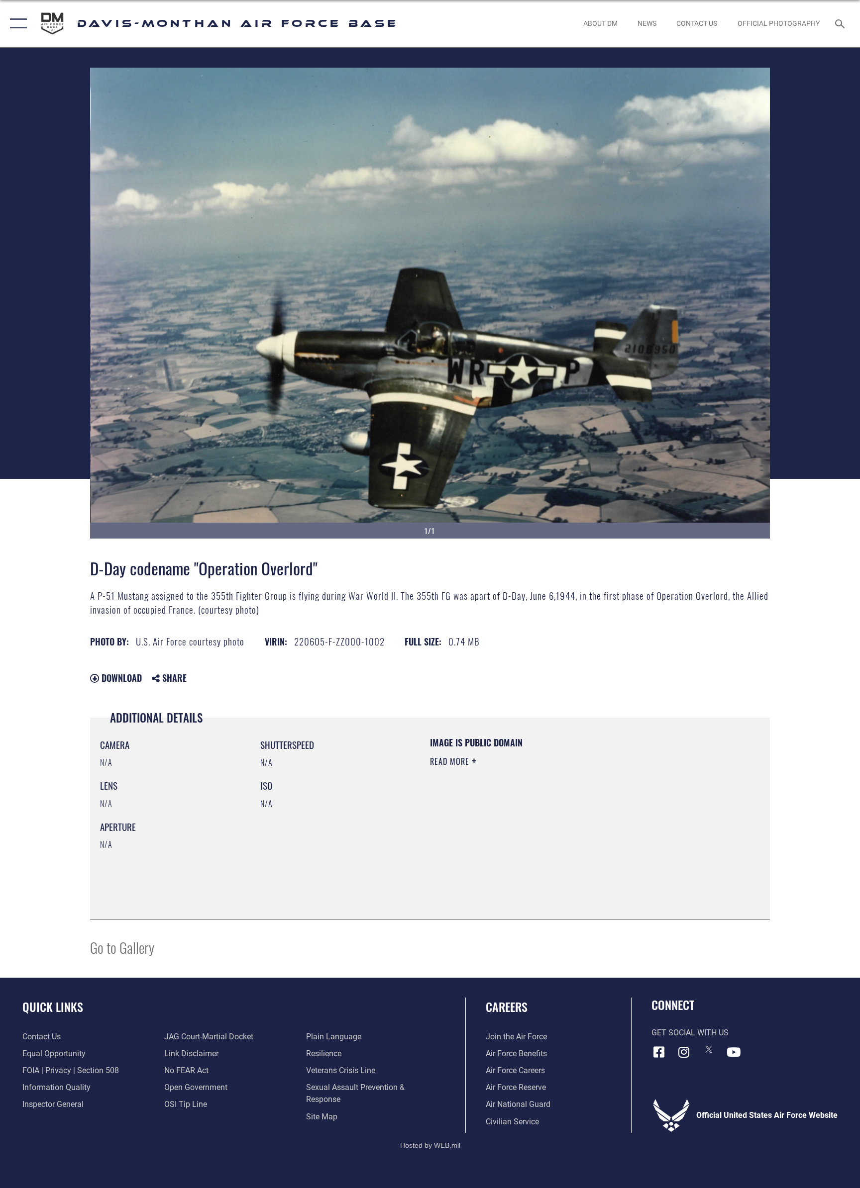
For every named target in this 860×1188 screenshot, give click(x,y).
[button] (16, 23)
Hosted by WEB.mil (430, 1145)
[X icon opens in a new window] (708, 1049)
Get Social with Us (690, 1032)
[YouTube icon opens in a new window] (733, 1052)
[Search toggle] (841, 23)
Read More (451, 761)
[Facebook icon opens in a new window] (658, 1052)
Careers (507, 1006)
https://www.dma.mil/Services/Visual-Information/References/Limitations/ (546, 824)
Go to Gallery (122, 947)
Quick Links (52, 1006)
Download (120, 677)
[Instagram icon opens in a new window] (683, 1052)
